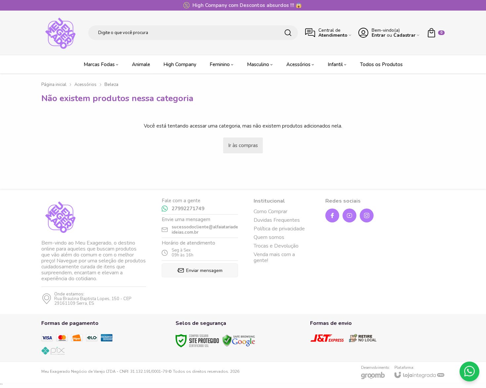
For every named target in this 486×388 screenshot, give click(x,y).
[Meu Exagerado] (61, 33)
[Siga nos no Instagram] (367, 215)
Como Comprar (270, 211)
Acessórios (85, 85)
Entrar (378, 35)
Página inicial (53, 85)
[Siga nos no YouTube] (349, 215)
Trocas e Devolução (276, 246)
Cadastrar (404, 35)
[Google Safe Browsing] (238, 340)
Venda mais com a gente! (274, 257)
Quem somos (269, 237)
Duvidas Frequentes (277, 220)
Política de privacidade (279, 228)
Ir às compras (243, 145)
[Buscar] (288, 32)
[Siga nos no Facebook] (332, 215)
